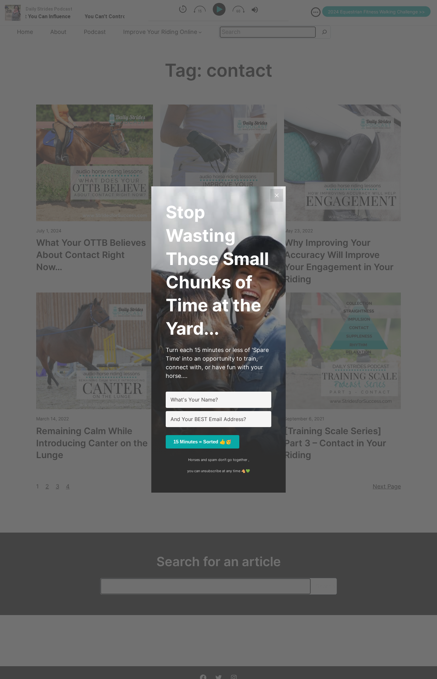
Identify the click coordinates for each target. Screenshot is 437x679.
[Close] (276, 195)
